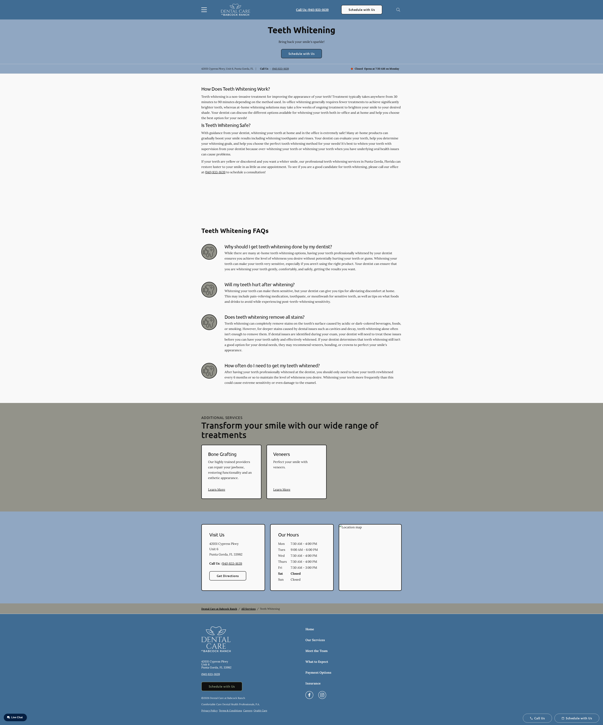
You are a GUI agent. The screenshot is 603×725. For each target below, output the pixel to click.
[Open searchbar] (398, 9)
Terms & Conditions (230, 710)
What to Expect (316, 662)
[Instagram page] (322, 695)
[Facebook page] (309, 695)
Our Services (315, 640)
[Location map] (370, 558)
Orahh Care (260, 710)
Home (309, 629)
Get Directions (228, 576)
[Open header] (204, 9)
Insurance (313, 683)
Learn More (216, 489)
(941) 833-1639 (280, 68)
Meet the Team (316, 651)
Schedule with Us (362, 10)
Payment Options (318, 672)
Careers (247, 710)
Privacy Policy (209, 710)
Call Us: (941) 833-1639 (312, 10)
